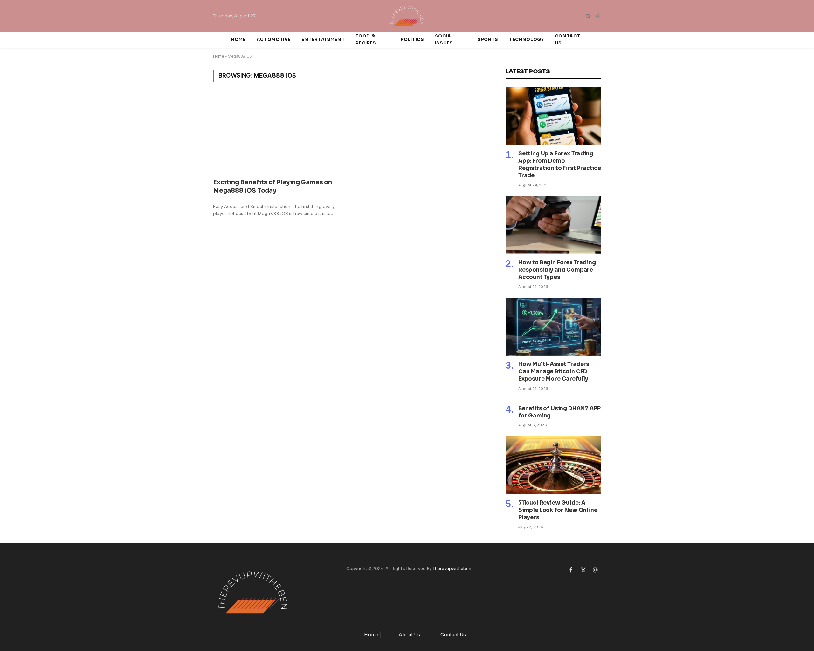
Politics (412, 39)
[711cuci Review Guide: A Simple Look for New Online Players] (553, 465)
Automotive (274, 39)
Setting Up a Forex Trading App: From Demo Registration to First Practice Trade (559, 164)
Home (238, 39)
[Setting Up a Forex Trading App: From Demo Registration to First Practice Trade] (553, 116)
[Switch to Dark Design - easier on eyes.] (598, 15)
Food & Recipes (365, 39)
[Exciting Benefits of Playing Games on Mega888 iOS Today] (278, 133)
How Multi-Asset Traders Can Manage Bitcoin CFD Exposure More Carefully (553, 371)
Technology (526, 39)
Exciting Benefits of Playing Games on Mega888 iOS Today (272, 186)
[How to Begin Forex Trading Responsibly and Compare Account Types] (553, 225)
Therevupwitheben (452, 568)
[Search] (588, 16)
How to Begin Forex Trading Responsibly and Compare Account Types (557, 270)
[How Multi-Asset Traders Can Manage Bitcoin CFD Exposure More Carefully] (553, 327)
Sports (488, 39)
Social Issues (444, 39)
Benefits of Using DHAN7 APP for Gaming (559, 412)
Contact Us (568, 39)
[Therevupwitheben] (407, 16)
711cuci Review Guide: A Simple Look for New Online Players (557, 510)
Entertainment (323, 39)
